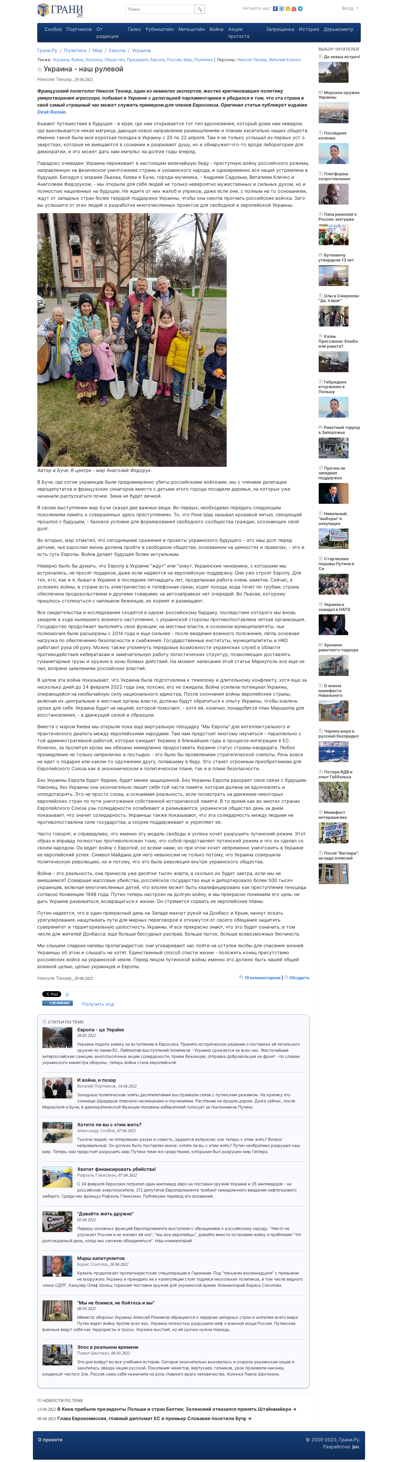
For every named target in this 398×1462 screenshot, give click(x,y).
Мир (98, 50)
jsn (355, 1446)
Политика (75, 50)
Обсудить (298, 977)
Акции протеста (238, 32)
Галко (134, 29)
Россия (174, 59)
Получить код (98, 1004)
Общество (114, 59)
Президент (137, 59)
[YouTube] (294, 8)
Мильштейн (191, 29)
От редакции (107, 32)
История (309, 29)
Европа (117, 50)
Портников (79, 29)
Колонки (94, 59)
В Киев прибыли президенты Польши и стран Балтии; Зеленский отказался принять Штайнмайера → (177, 1409)
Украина (141, 50)
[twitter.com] (281, 8)
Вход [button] (348, 8)
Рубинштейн (160, 29)
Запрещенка (280, 29)
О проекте (50, 1439)
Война (216, 29)
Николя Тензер (252, 59)
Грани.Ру (47, 50)
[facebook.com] (275, 8)
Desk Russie (51, 112)
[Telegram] (300, 8)
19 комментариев (262, 977)
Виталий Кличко (285, 59)
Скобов (53, 29)
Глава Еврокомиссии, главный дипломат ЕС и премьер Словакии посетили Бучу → (154, 1418)
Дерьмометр (338, 29)
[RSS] (288, 8)
